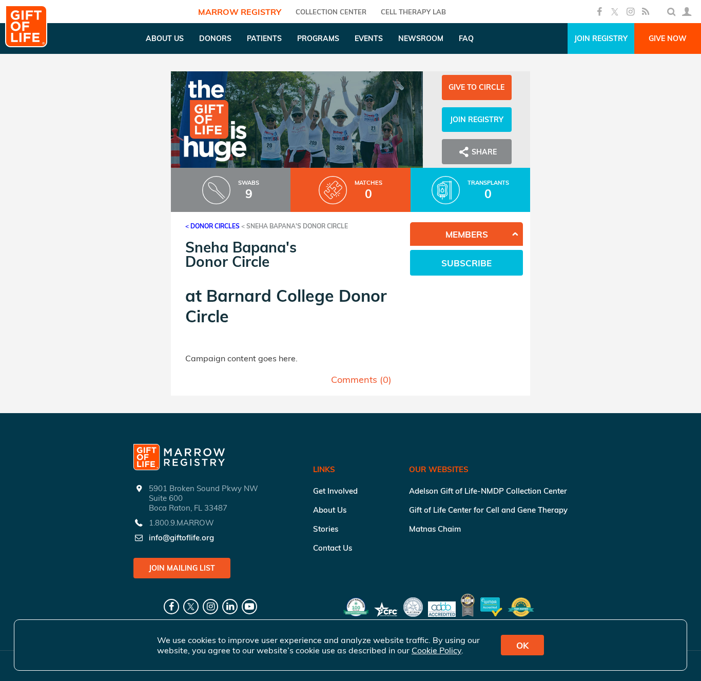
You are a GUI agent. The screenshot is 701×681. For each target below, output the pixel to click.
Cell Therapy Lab (413, 12)
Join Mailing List (182, 568)
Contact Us (332, 548)
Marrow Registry (239, 12)
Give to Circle (476, 87)
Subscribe (466, 263)
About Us (329, 510)
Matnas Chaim (435, 529)
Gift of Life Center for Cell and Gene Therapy (488, 510)
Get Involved (335, 491)
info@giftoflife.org (181, 537)
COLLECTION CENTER (331, 12)
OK (522, 645)
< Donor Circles (212, 226)
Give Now (668, 38)
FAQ (466, 38)
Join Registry (601, 38)
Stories (325, 529)
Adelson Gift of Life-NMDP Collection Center (488, 491)
